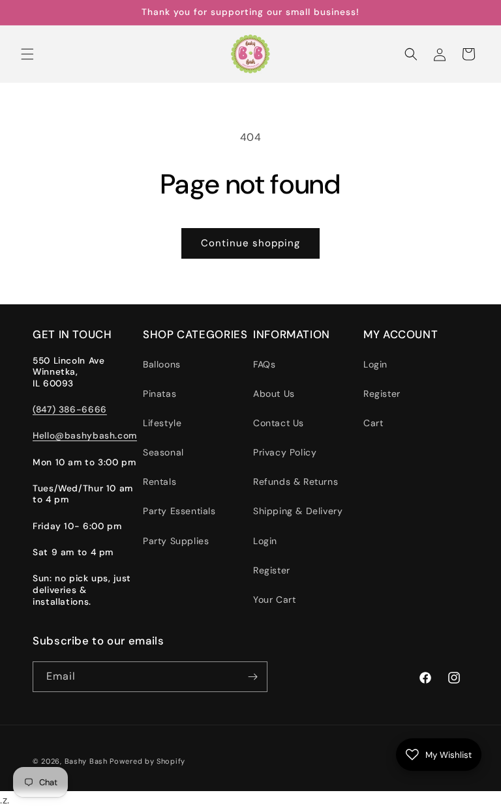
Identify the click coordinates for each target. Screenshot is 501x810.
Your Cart (274, 599)
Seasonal (163, 452)
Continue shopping (250, 243)
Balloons (162, 364)
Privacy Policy (284, 452)
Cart (373, 423)
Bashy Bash (86, 761)
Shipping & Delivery (297, 511)
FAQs (264, 364)
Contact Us (278, 423)
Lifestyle (162, 423)
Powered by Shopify (147, 761)
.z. (259, 406)
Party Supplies (176, 541)
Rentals (159, 481)
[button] (27, 54)
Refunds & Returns (295, 481)
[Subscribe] (252, 676)
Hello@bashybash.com (85, 435)
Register (271, 570)
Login (265, 541)
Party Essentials (179, 511)
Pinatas (159, 393)
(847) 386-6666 (70, 409)
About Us (274, 393)
